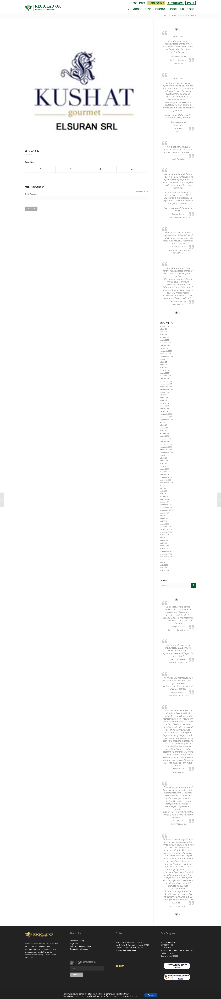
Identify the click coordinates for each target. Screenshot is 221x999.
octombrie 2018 (166, 554)
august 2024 (164, 392)
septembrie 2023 (166, 419)
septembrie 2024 (166, 389)
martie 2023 (164, 436)
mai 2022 (163, 463)
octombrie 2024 (166, 386)
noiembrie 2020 (166, 504)
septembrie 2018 (166, 557)
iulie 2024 (163, 395)
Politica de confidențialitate (80, 946)
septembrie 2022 (166, 452)
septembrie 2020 (166, 510)
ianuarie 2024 (165, 408)
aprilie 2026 (164, 337)
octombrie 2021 (166, 480)
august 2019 (164, 535)
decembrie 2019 (166, 529)
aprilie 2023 (164, 433)
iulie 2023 (163, 425)
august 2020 (164, 513)
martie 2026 (164, 340)
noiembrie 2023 (166, 414)
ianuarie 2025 (165, 378)
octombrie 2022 (166, 450)
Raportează (156, 2)
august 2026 (164, 326)
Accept (151, 995)
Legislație (74, 943)
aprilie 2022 (164, 466)
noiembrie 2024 (166, 384)
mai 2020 (163, 521)
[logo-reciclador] (43, 9)
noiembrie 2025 (166, 351)
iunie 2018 (164, 565)
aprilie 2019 (164, 546)
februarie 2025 (165, 375)
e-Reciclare (175, 2)
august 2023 (164, 422)
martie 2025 (164, 373)
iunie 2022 (164, 461)
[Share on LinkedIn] (101, 169)
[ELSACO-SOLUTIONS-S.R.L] (2, 500)
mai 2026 (163, 334)
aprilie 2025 (164, 370)
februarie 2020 (165, 526)
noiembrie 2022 (166, 447)
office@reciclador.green (127, 950)
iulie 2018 (163, 562)
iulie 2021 (163, 488)
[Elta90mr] (219, 500)
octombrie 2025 (166, 354)
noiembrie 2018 (166, 551)
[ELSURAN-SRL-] (86, 86)
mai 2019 (163, 543)
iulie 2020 (163, 515)
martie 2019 (164, 548)
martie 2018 (164, 570)
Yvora (190, 2)
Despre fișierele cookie (79, 949)
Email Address (31, 194)
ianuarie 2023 (165, 441)
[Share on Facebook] (40, 169)
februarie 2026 (165, 343)
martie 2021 (164, 499)
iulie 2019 (163, 537)
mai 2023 (163, 430)
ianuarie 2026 (165, 345)
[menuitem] (139, 3)
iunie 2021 (164, 491)
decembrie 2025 (166, 348)
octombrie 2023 (166, 417)
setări (134, 996)
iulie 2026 (163, 329)
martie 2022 (164, 469)
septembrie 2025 (166, 356)
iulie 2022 (163, 458)
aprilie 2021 (164, 496)
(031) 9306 (138, 2)
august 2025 (164, 359)
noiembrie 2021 (166, 477)
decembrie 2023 (166, 411)
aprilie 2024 (164, 403)
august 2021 (164, 485)
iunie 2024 (164, 397)
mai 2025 (163, 367)
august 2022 (164, 455)
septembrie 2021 (166, 483)
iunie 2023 (164, 428)
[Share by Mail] (132, 169)
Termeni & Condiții (77, 941)
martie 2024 (164, 406)
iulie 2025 (163, 362)
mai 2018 (163, 568)
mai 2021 (163, 494)
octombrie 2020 (166, 507)
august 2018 (164, 559)
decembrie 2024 (166, 381)
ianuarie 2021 (165, 502)
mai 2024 (163, 400)
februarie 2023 (165, 439)
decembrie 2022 (166, 444)
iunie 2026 (164, 332)
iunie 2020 (164, 518)
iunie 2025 (164, 364)
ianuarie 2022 (165, 474)
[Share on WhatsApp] (71, 169)
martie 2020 (164, 524)
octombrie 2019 (166, 532)
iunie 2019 (164, 540)
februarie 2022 (165, 472)
